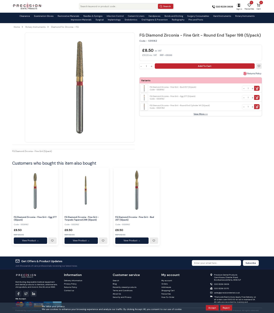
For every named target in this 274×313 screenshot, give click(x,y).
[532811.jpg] (137, 190)
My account (166, 280)
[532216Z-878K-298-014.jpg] (86, 190)
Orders (164, 284)
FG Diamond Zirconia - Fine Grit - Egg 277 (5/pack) (35, 218)
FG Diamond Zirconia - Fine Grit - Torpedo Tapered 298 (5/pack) (82, 218)
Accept (212, 307)
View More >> (201, 114)
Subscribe (251, 263)
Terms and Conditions (123, 290)
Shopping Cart (168, 290)
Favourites (166, 294)
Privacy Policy (70, 284)
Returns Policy (254, 73)
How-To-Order (167, 297)
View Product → (30, 240)
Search (167, 6)
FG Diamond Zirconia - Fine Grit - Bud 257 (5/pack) (134, 218)
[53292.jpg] (35, 190)
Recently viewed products (125, 287)
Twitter (26, 294)
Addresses (166, 287)
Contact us (69, 290)
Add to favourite (52, 240)
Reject (226, 307)
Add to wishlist (259, 66)
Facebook (18, 294)
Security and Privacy (122, 297)
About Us (117, 294)
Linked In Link (34, 294)
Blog (115, 284)
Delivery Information (73, 280)
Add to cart (204, 66)
